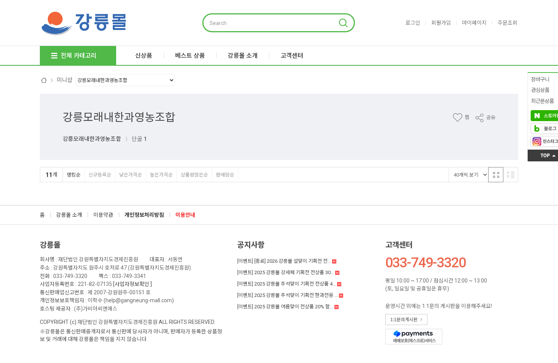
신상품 (143, 55)
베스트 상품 (190, 55)
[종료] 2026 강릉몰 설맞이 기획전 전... (284, 261)
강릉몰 (50, 244)
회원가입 (441, 23)
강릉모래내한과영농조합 (119, 117)
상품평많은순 (194, 175)
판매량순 (225, 175)
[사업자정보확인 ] (132, 284)
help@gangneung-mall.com (139, 300)
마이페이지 (474, 23)
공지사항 (251, 244)
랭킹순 (73, 175)
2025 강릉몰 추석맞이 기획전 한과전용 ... (288, 295)
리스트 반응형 (510, 174)
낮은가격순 (130, 175)
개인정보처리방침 (144, 215)
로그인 (412, 23)
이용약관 (103, 215)
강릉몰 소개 (69, 215)
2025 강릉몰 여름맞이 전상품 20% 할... (285, 306)
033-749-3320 (70, 276)
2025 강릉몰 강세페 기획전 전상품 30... (286, 272)
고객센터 (399, 244)
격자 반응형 (495, 174)
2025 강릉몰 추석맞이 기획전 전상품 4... (287, 284)
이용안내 (185, 215)
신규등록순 (99, 175)
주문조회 (507, 23)
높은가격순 (161, 175)
